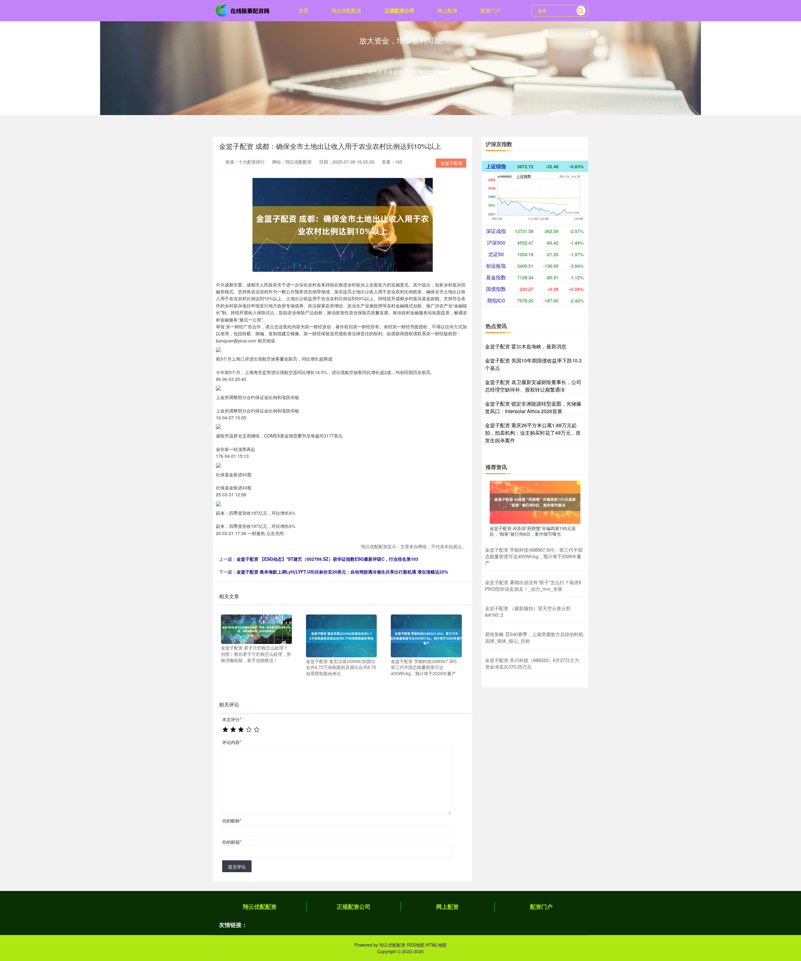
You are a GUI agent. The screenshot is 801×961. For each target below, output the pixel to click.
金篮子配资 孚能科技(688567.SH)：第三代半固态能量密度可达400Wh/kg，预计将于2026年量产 (534, 556)
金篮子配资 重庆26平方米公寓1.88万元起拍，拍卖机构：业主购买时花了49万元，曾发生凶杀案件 (533, 433)
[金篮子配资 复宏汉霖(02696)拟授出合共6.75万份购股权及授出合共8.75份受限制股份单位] (341, 635)
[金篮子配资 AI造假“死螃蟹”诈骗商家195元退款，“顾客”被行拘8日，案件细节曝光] (535, 501)
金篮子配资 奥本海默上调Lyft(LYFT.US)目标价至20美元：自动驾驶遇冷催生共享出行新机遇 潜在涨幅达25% (342, 572)
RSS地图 (415, 945)
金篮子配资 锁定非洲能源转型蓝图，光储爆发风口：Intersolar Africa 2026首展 (533, 407)
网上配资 (447, 10)
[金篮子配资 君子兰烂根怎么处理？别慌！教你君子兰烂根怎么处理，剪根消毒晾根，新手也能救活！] (256, 628)
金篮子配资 (451, 163)
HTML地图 (436, 945)
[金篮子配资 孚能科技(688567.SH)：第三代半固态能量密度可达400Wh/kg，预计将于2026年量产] (426, 635)
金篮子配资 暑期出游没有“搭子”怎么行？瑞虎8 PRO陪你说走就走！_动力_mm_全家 (533, 585)
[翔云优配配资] (243, 10)
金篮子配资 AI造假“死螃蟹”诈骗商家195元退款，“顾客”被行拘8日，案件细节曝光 (533, 531)
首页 (303, 10)
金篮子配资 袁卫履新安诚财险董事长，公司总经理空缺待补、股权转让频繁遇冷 (533, 385)
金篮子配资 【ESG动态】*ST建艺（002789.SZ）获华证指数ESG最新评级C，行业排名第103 (327, 559)
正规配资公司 (400, 10)
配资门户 (491, 10)
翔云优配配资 (346, 10)
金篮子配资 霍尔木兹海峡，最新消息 (525, 346)
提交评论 (237, 866)
